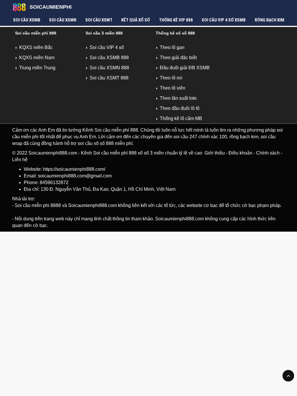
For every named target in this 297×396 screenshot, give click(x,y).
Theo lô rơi (171, 77)
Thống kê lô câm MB (181, 118)
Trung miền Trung (37, 67)
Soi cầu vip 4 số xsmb (224, 20)
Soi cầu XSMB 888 (109, 57)
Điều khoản (240, 152)
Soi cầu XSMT (99, 20)
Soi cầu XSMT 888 (109, 77)
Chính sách (268, 152)
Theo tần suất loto (178, 98)
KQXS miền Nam (37, 57)
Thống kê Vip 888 (176, 20)
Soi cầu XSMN (62, 20)
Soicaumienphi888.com (52, 152)
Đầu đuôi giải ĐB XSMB (185, 67)
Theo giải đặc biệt (178, 57)
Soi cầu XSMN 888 (109, 67)
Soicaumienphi (51, 7)
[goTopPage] (288, 376)
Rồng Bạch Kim (269, 20)
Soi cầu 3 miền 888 (104, 33)
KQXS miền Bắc (36, 47)
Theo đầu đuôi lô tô (180, 108)
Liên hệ (20, 159)
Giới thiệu (214, 152)
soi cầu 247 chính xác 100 (200, 136)
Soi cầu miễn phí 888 (35, 33)
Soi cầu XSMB (26, 20)
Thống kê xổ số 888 (175, 33)
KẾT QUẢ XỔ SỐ (135, 20)
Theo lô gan (172, 47)
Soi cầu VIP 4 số (107, 47)
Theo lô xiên (172, 88)
